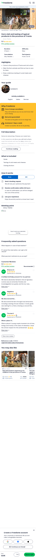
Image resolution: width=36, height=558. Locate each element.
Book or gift (29, 554)
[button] (16, 555)
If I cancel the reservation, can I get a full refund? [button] (14, 251)
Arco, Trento (7, 39)
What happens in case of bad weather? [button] (13, 245)
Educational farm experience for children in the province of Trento (14, 371)
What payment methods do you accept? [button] (14, 256)
